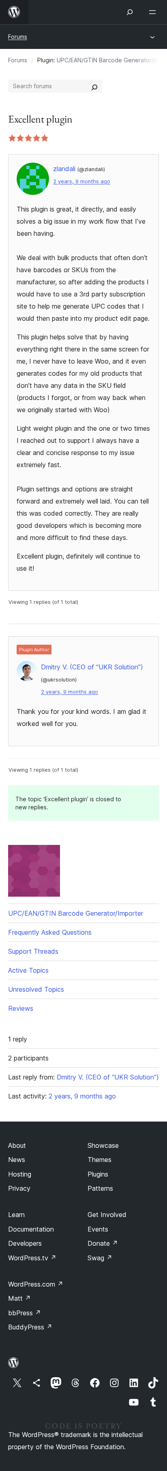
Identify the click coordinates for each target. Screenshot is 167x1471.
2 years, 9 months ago (81, 181)
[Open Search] (129, 12)
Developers (25, 1243)
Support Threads (33, 951)
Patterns (100, 1188)
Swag (100, 1258)
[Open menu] (154, 12)
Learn (16, 1215)
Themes (99, 1160)
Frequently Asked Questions (50, 932)
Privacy (19, 1188)
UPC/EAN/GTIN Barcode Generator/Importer (75, 913)
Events (98, 1229)
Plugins (98, 1174)
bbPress (24, 1313)
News (16, 1160)
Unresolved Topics (36, 989)
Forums (17, 36)
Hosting (19, 1174)
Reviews (20, 1008)
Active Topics (28, 970)
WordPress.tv (32, 1258)
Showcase (103, 1145)
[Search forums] (94, 86)
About (17, 1145)
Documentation (31, 1229)
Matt (19, 1298)
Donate (103, 1243)
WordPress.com (35, 1284)
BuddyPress (30, 1327)
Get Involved (107, 1215)
